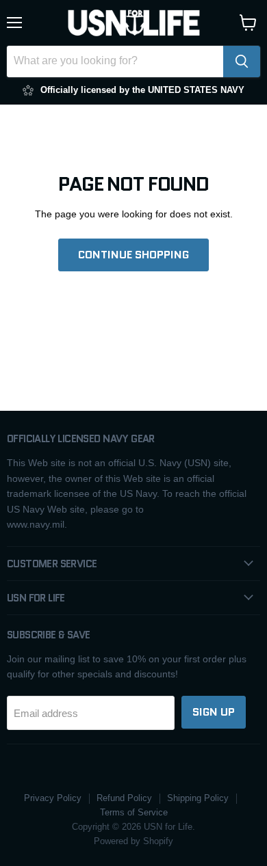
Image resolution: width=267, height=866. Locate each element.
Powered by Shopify (133, 841)
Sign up (213, 712)
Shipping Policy (198, 798)
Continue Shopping (133, 254)
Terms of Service (134, 812)
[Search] (241, 61)
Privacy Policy (52, 798)
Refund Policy (124, 798)
